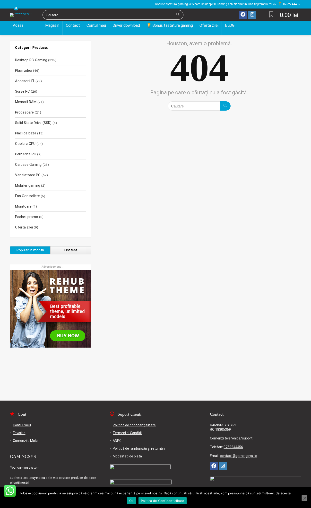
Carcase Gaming (28, 164)
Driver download (126, 25)
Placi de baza (25, 133)
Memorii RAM (25, 102)
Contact (73, 25)
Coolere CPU (25, 143)
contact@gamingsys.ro (238, 456)
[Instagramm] (252, 15)
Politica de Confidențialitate (162, 501)
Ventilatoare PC (28, 175)
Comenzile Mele (25, 441)
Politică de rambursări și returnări (139, 448)
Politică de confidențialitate (134, 425)
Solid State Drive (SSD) (33, 123)
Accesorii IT (25, 81)
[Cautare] (177, 14)
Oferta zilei (208, 25)
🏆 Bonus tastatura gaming (170, 25)
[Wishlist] (271, 15)
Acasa (18, 25)
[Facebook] (243, 15)
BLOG (229, 25)
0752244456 (233, 447)
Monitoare (23, 206)
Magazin (52, 25)
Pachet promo (26, 217)
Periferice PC (25, 154)
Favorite (19, 433)
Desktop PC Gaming (26, 32)
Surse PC (22, 91)
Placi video (23, 70)
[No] (304, 498)
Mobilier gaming (27, 185)
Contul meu (96, 25)
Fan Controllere (27, 196)
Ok (131, 501)
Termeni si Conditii (127, 433)
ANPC (117, 441)
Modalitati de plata (127, 456)
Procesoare (24, 112)
